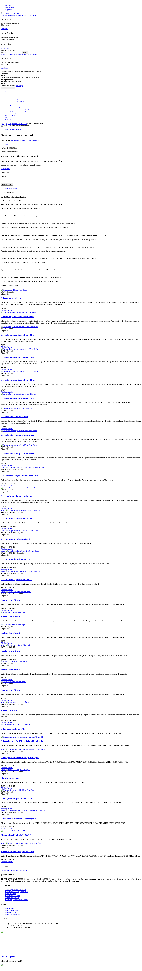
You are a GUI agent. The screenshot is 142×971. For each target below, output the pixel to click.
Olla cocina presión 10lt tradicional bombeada (22, 741)
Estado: (4, 152)
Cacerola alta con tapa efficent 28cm (17, 453)
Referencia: (5, 148)
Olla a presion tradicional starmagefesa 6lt (20, 819)
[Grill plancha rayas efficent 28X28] (19, 510)
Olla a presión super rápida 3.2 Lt (16, 798)
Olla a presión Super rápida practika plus (20, 757)
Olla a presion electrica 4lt (12, 729)
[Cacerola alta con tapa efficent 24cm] (15, 431)
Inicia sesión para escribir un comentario (25, 140)
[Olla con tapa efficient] (10, 290)
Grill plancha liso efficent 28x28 (15, 559)
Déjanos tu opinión (8, 957)
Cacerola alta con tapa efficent (14, 416)
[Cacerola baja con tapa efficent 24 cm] (15, 371)
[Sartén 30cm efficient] (9, 682)
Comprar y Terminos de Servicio (16, 900)
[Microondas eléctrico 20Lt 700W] (13, 831)
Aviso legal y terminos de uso (15, 890)
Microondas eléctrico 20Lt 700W (16, 835)
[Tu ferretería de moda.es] (10, 13)
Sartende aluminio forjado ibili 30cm (17, 851)
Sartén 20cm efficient (10, 651)
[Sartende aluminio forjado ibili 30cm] (20, 843)
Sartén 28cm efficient (10, 616)
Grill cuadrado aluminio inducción (17, 496)
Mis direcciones (10, 912)
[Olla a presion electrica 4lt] (11, 724)
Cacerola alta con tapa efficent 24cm (17, 435)
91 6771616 (5, 48)
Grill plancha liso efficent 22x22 (15, 539)
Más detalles (5, 169)
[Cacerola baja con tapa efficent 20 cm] (15, 349)
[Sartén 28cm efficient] (9, 612)
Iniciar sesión (10, 8)
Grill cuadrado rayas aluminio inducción (19, 476)
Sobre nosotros (10, 894)
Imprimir (8, 144)
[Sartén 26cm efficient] (9, 625)
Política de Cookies (12, 898)
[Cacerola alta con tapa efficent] (12, 408)
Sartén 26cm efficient (10, 633)
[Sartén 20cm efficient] (14, 645)
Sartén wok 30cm (9, 710)
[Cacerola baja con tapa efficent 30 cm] (15, 327)
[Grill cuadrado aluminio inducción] (14, 488)
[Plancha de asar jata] (14, 770)
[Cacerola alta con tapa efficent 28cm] (15, 445)
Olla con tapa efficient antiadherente (17, 316)
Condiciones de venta (12, 896)
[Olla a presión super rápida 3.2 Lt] (14, 790)
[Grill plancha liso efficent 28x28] (18, 551)
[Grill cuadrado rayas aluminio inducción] (21, 467)
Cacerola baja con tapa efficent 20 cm (18, 357)
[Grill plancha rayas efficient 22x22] (19, 571)
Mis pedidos (9, 908)
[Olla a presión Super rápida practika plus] (21, 749)
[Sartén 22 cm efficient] (9, 661)
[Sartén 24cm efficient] (14, 592)
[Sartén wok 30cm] (13, 702)
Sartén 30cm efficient (10, 690)
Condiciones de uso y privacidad (16, 892)
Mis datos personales (12, 914)
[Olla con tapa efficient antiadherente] (14, 312)
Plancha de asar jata (10, 778)
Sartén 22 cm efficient (10, 670)
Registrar (8, 10)
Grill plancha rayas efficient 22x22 (16, 579)
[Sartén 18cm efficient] (13, 129)
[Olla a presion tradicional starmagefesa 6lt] (21, 810)
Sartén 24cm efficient (10, 600)
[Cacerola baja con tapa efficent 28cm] (15, 394)
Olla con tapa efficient (11, 298)
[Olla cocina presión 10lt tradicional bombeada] (18, 737)
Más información (11, 188)
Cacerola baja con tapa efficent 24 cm (18, 380)
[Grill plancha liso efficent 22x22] (18, 531)
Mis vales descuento (12, 910)
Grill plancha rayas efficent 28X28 (16, 518)
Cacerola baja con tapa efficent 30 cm (18, 335)
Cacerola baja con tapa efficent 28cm (18, 398)
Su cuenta (8, 6)
